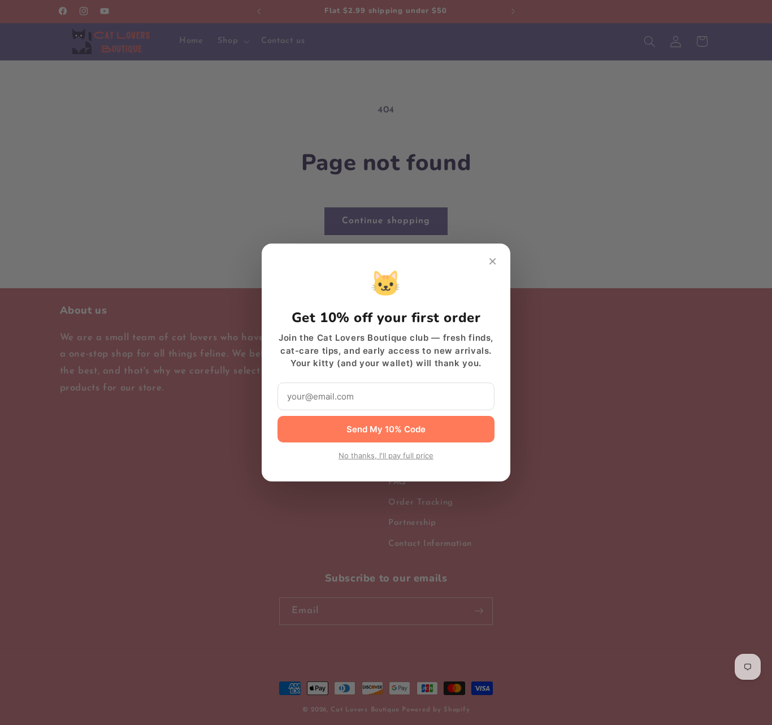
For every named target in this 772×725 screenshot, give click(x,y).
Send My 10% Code (386, 429)
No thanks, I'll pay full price (386, 455)
